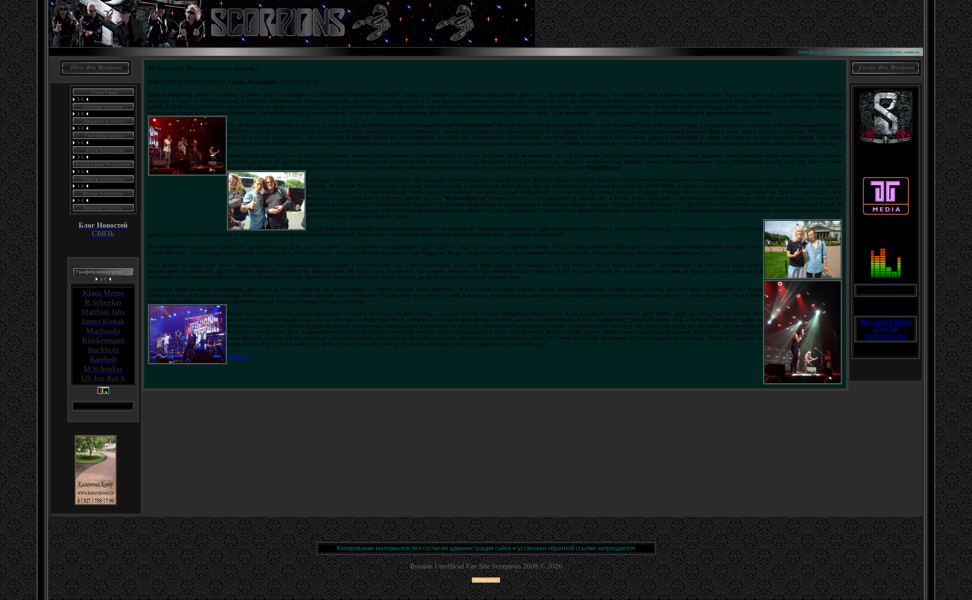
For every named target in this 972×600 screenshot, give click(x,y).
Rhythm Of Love (885, 335)
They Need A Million (885, 322)
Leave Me (886, 329)
